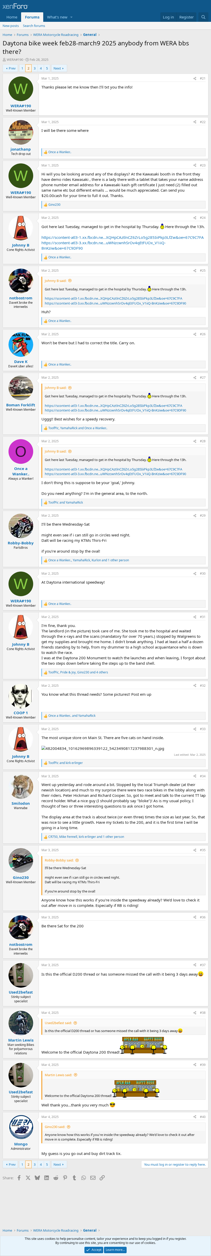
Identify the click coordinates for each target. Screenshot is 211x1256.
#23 (203, 165)
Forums (32, 16)
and (65, 503)
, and (77, 428)
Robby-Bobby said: (59, 860)
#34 (203, 776)
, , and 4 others (78, 672)
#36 (203, 917)
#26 (203, 334)
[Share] (194, 79)
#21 (203, 78)
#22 (203, 122)
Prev (12, 68)
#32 (203, 685)
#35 (203, 850)
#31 (203, 617)
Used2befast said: (58, 1022)
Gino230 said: (55, 1126)
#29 (203, 515)
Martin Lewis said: (58, 1075)
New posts (11, 25)
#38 (203, 1012)
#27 (203, 377)
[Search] (203, 17)
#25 (203, 270)
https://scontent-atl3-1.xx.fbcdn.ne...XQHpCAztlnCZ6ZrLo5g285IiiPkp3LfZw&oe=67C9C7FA (122, 237)
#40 (203, 1117)
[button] (71, 17)
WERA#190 (15, 59)
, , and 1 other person (88, 560)
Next (57, 68)
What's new (57, 16)
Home (11, 16)
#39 (203, 1065)
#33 (203, 729)
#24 (203, 217)
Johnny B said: (55, 280)
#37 (203, 965)
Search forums (34, 25)
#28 (203, 441)
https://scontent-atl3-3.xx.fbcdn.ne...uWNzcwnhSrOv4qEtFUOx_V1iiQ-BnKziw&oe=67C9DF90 (115, 303)
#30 (203, 573)
